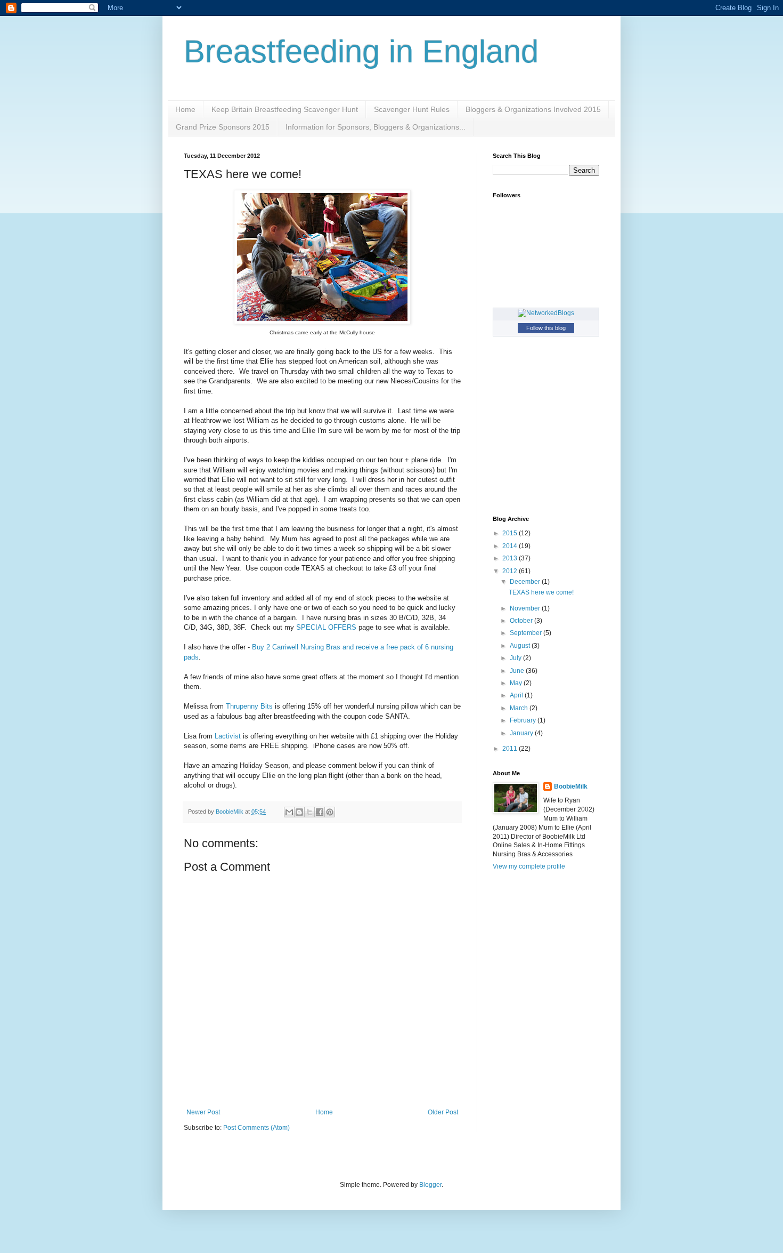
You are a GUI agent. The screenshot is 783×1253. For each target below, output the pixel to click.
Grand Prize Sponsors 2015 (223, 127)
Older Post (443, 1112)
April (517, 695)
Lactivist (228, 736)
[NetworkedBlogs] (546, 313)
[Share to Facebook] (319, 812)
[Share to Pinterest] (329, 812)
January (522, 733)
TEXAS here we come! (541, 592)
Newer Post (203, 1112)
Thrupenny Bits (249, 706)
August (521, 645)
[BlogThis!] (299, 812)
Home (185, 109)
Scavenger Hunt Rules (412, 109)
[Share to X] (309, 812)
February (523, 720)
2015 (510, 533)
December (526, 581)
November (526, 608)
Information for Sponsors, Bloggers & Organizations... (376, 127)
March (519, 708)
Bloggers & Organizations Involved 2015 (533, 109)
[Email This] (289, 812)
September (526, 633)
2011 (510, 748)
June (518, 670)
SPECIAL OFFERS (326, 627)
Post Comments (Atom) (256, 1127)
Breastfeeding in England (361, 51)
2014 (510, 546)
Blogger (430, 1184)
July (516, 658)
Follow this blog (546, 328)
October (522, 620)
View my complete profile (529, 866)
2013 (510, 558)
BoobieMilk (571, 786)
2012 (510, 571)
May (517, 683)
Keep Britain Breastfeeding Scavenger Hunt (284, 109)
